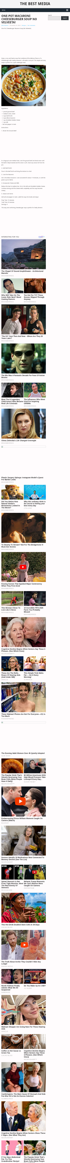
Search (50, 15)
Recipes (24, 25)
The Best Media (35, 4)
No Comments (31, 25)
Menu (3, 10)
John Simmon (4, 25)
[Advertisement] (23, 43)
